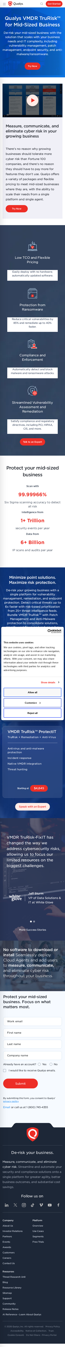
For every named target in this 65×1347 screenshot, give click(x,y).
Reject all (32, 713)
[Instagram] (23, 1205)
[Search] (41, 3)
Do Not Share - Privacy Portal (41, 1335)
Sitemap (7, 1293)
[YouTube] (49, 1205)
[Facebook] (58, 1205)
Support (7, 1298)
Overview (37, 1225)
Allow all (32, 692)
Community (9, 1303)
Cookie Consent (16, 1335)
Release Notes (10, 1309)
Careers (7, 1258)
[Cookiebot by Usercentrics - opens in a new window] (47, 631)
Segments (38, 1236)
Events (6, 1242)
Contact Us (9, 1263)
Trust (51, 1331)
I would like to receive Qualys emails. (32, 1070)
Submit (20, 1083)
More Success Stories (32, 929)
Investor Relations (13, 1231)
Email (6, 1107)
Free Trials (38, 1242)
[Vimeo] (41, 1205)
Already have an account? (19, 1064)
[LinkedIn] (6, 1205)
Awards (7, 1247)
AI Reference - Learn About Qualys (22, 1314)
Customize (31, 702)
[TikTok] (32, 1205)
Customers (8, 1252)
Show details (48, 682)
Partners (7, 1236)
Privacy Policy (52, 1326)
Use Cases (38, 1231)
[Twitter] (15, 1205)
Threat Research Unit (14, 1277)
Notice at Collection (36, 1331)
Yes (44, 1064)
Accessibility (16, 1331)
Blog (5, 1282)
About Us (8, 1225)
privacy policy (11, 1101)
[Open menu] (4, 3)
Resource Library (12, 1287)
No (55, 1064)
